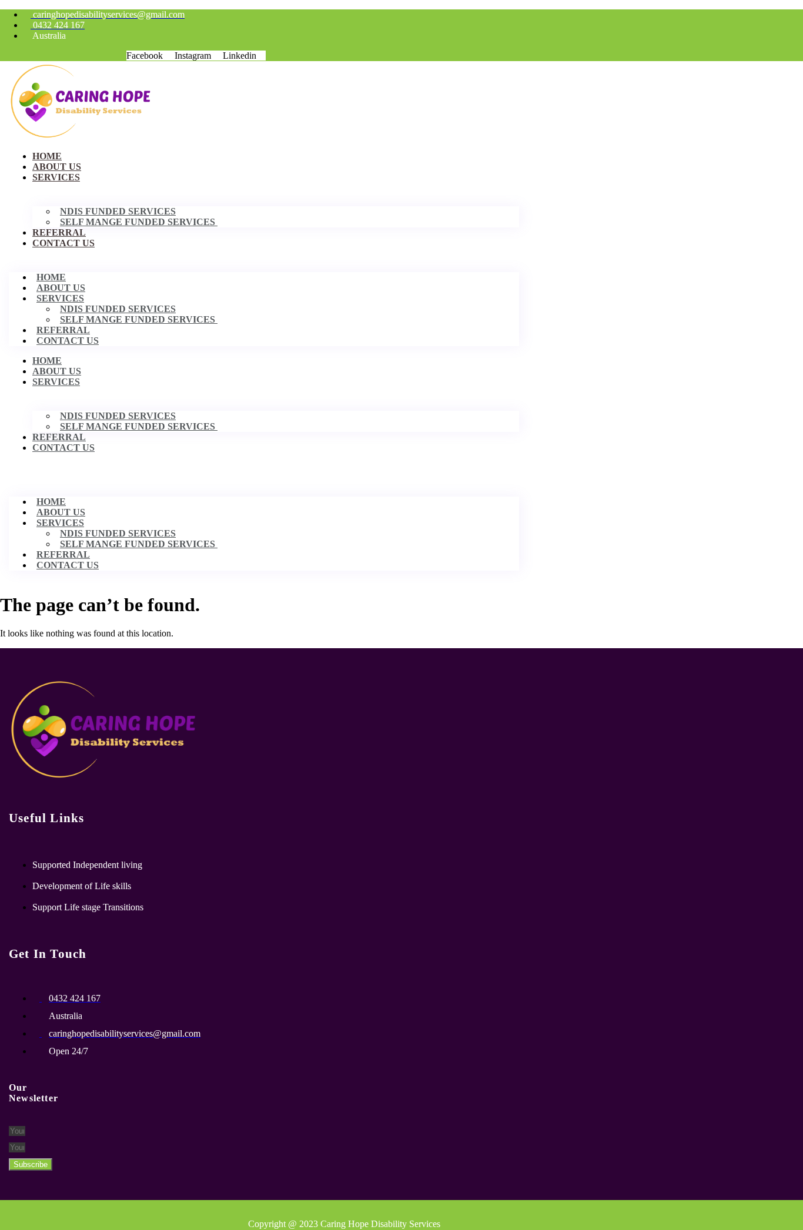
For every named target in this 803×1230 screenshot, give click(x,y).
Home (47, 156)
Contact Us (63, 243)
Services (56, 177)
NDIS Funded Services (118, 211)
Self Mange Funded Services (139, 222)
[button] (264, 467)
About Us (56, 167)
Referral (59, 232)
